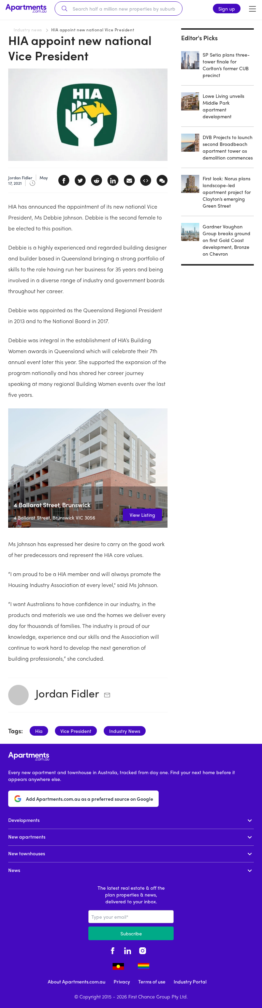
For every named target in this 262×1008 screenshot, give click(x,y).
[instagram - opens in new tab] (143, 949)
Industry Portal (190, 981)
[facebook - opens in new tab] (112, 949)
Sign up (226, 8)
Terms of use (151, 981)
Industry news (28, 30)
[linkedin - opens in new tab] (127, 949)
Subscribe (131, 933)
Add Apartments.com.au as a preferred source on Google (89, 798)
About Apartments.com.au (76, 981)
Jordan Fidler (67, 693)
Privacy (122, 981)
